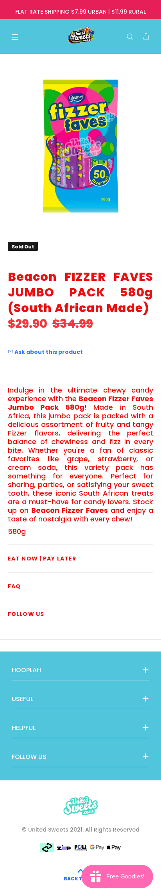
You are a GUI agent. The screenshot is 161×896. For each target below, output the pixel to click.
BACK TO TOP (81, 878)
